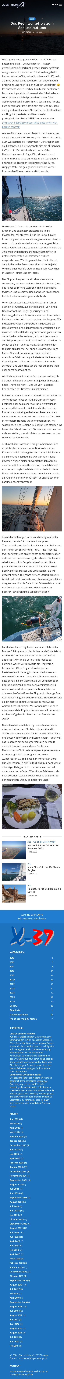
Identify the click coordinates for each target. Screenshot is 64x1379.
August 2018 (16, 1306)
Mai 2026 (14, 1123)
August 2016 (16, 1328)
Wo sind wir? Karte (32, 914)
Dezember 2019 (18, 1271)
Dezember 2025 (18, 1145)
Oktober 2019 (16, 1276)
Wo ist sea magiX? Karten (44, 842)
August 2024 (16, 1184)
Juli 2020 (14, 1245)
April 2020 (15, 1254)
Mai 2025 (14, 1154)
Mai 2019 (14, 1293)
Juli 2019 (14, 1289)
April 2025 (15, 1158)
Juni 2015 (14, 1341)
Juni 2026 (15, 1119)
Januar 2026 (16, 1141)
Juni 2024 (15, 1193)
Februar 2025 (17, 1162)
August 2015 (16, 1332)
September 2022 (18, 1223)
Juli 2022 (14, 1232)
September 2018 (18, 1302)
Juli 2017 (14, 1319)
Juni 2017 (14, 1324)
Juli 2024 (14, 1189)
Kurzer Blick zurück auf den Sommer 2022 (43, 847)
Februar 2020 (17, 1263)
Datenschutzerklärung (32, 918)
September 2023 (18, 1197)
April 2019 (14, 1297)
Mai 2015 (14, 1345)
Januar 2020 (16, 1267)
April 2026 (15, 1127)
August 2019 (16, 1284)
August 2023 (16, 1202)
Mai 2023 (14, 1215)
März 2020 (15, 1258)
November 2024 (18, 1175)
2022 (32, 19)
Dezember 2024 (18, 1171)
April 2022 (15, 1241)
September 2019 (18, 1280)
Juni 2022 (15, 1236)
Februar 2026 (17, 1136)
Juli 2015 (14, 1337)
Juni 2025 (15, 1149)
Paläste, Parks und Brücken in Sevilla (44, 890)
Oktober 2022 (17, 1219)
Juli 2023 (14, 1206)
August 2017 (16, 1315)
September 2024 (18, 1180)
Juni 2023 (15, 1210)
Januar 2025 (16, 1167)
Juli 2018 (14, 1311)
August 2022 (16, 1228)
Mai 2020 (14, 1250)
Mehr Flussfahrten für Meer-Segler (44, 869)
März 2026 (15, 1132)
